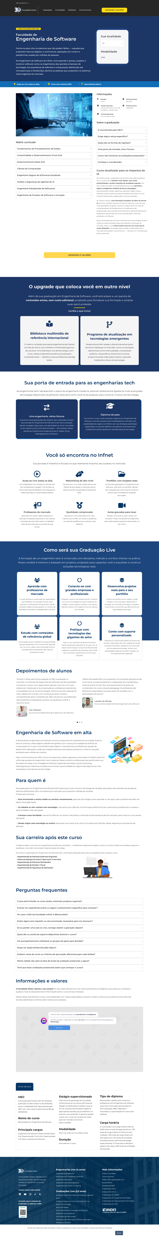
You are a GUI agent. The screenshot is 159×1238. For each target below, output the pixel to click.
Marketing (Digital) (63, 1223)
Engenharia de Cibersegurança (67, 1183)
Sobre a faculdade (109, 1174)
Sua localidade (111, 36)
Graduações (47, 10)
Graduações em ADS (110, 1204)
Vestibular (72, 10)
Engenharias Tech (109, 1189)
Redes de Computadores (65, 1213)
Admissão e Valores (79, 255)
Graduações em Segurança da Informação (118, 1201)
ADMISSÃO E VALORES (114, 10)
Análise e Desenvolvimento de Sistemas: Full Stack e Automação (73, 1202)
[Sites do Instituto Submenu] (28, 3)
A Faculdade (60, 10)
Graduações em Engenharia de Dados (116, 1198)
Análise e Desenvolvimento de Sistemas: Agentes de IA (74, 1196)
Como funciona (85, 10)
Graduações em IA (109, 1192)
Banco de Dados (62, 1207)
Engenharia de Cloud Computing (68, 1186)
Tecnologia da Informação (66, 1216)
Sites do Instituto (21, 3)
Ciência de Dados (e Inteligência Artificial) (72, 1210)
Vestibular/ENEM (108, 1186)
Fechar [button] (119, 1233)
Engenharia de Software (65, 1174)
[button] (77, 722)
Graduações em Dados (110, 1195)
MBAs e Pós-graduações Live (113, 1180)
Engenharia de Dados (64, 1180)
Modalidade (109, 51)
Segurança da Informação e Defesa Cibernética (74, 1219)
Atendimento (107, 1183)
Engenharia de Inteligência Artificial (69, 1177)
